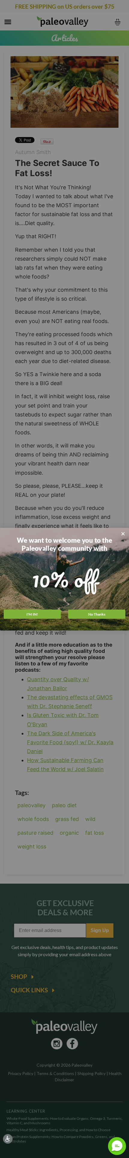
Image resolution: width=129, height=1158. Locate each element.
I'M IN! (32, 614)
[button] (117, 1146)
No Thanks (97, 614)
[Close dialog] (123, 533)
